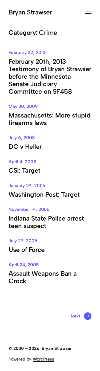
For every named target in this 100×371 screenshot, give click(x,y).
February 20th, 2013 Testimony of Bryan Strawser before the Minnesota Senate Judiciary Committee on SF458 (50, 76)
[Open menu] (88, 12)
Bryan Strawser (30, 12)
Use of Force (27, 249)
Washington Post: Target (44, 194)
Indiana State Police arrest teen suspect (46, 222)
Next (80, 316)
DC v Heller (25, 146)
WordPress (43, 359)
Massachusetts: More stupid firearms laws (49, 119)
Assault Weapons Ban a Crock (43, 277)
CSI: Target (25, 170)
